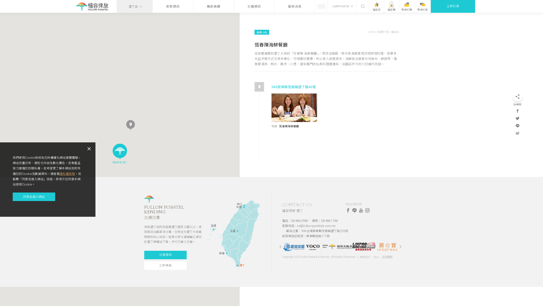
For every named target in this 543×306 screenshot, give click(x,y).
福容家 (377, 9)
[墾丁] (238, 265)
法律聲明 (387, 256)
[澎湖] (213, 229)
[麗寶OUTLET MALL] (387, 247)
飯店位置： (317, 231)
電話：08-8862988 (295, 220)
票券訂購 (407, 9)
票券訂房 (422, 9)
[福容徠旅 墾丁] (92, 7)
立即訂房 (453, 6)
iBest (376, 257)
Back (395, 32)
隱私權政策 (67, 174)
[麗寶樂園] (293, 247)
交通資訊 (254, 6)
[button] (130, 125)
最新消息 (295, 6)
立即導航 (165, 266)
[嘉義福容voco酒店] (317, 247)
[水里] (238, 231)
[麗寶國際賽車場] (363, 247)
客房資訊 (173, 6)
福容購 (391, 9)
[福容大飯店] (340, 247)
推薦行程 (383, 32)
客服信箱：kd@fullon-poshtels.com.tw (309, 226)
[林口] (244, 205)
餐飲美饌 (213, 6)
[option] (293, 247)
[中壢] (244, 207)
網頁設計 (365, 257)
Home (371, 32)
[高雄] (227, 253)
